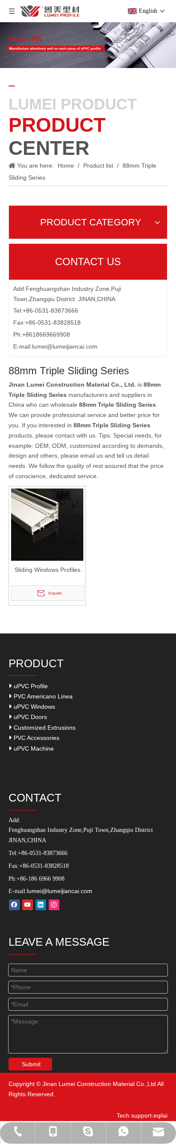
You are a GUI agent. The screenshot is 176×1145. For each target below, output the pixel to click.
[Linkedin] (40, 904)
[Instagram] (54, 904)
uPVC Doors (29, 716)
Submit (31, 1064)
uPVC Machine (33, 748)
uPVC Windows (33, 706)
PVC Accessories (35, 737)
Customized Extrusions (44, 727)
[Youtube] (27, 904)
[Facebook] (14, 904)
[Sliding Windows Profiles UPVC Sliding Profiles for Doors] (47, 524)
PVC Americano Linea (42, 696)
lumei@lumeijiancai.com (64, 346)
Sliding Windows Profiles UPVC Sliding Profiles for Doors (47, 570)
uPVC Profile (30, 686)
